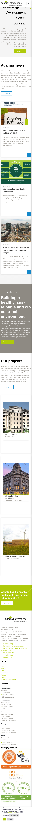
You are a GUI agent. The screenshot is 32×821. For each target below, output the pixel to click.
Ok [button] (4, 819)
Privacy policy (12, 812)
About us (3, 668)
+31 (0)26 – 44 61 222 (8, 694)
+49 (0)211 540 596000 (8, 730)
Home (3, 666)
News (2, 670)
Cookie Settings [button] (14, 815)
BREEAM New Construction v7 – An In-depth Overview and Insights (16, 250)
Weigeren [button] (10, 819)
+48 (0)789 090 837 (7, 742)
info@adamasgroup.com (9, 720)
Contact (3, 677)
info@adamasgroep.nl (8, 697)
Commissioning (5, 673)
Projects (3, 675)
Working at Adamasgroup (8, 679)
